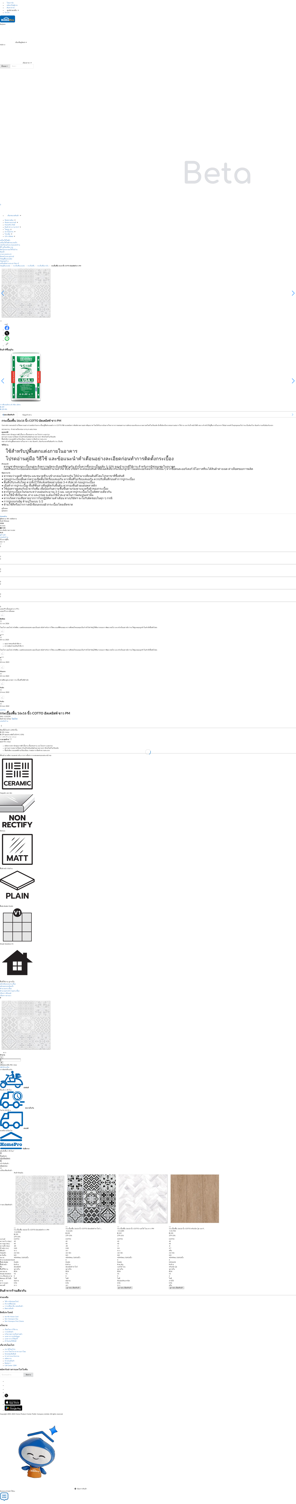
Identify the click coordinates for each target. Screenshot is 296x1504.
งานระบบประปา (6, 254)
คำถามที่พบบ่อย (10, 1304)
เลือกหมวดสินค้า (13, 215)
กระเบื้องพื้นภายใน (42, 266)
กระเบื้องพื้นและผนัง (19, 266)
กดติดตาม (13, 519)
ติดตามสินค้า (9, 1308)
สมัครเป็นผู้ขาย (11, 5)
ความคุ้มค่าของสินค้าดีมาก (14, 646)
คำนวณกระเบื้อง (6, 988)
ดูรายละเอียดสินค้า (73, 1288)
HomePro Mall (10, 225)
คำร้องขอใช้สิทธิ (10, 1341)
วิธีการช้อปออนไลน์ (11, 1301)
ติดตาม (28, 1375)
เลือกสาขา (26, 63)
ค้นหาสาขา (10, 8)
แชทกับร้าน (4, 537)
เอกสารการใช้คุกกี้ (11, 1339)
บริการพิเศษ (9, 236)
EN (8, 13)
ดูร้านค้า (3, 535)
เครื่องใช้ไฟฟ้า (5, 240)
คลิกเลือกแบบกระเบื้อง (8, 984)
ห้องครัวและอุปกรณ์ (7, 256)
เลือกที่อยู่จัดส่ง (20, 42)
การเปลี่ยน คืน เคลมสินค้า (14, 1306)
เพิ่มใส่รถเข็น (4, 1067)
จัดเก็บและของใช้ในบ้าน (8, 249)
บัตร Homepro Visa (11, 1319)
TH (6, 13)
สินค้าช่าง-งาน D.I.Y (12, 227)
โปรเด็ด (7, 234)
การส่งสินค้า (9, 1332)
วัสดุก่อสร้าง (4, 261)
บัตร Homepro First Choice (14, 1321)
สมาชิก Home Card (11, 1317)
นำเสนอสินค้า (10, 1361)
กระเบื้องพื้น (31, 266)
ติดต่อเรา (8, 1363)
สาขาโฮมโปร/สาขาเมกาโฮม (15, 1351)
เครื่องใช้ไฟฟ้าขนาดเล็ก (8, 242)
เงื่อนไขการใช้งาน (11, 1329)
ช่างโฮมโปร (9, 232)
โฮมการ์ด (10, 3)
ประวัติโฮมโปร (10, 1349)
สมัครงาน (8, 1358)
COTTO (2, 710)
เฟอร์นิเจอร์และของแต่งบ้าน (10, 245)
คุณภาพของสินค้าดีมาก (13, 644)
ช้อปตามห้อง (9, 220)
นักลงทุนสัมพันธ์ (10, 1354)
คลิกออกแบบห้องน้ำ (7, 986)
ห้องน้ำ (2, 252)
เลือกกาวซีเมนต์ (5, 993)
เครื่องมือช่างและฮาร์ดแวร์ (9, 263)
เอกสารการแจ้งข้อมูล (12, 1336)
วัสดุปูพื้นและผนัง (6, 259)
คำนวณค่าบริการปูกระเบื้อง (9, 991)
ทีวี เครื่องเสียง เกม (6, 247)
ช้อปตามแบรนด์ (10, 222)
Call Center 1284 (11, 1365)
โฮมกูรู (7, 229)
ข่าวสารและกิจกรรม (12, 1356)
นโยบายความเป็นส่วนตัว (13, 1334)
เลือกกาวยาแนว (5, 995)
